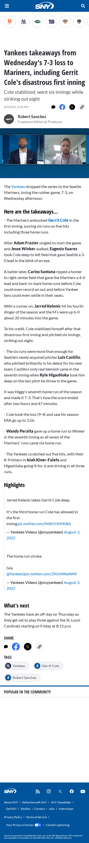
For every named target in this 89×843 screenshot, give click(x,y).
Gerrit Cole (58, 220)
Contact (39, 809)
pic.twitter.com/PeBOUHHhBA (44, 523)
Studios (25, 809)
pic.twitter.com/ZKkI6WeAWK (51, 573)
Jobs (52, 809)
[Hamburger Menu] (7, 6)
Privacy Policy (13, 817)
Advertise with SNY (34, 802)
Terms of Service (36, 817)
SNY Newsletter (61, 802)
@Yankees (14, 573)
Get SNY (11, 809)
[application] (44, 153)
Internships (66, 809)
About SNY (11, 802)
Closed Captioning (57, 825)
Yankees (18, 186)
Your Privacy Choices (19, 825)
